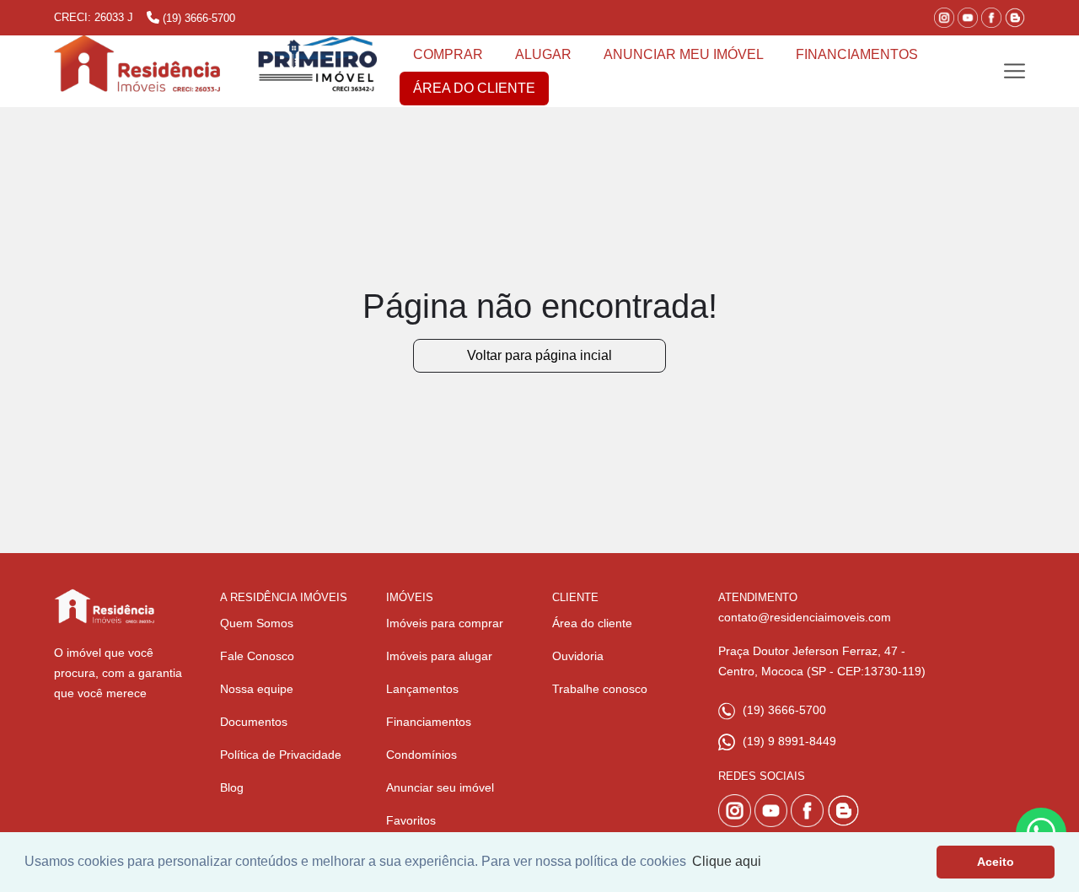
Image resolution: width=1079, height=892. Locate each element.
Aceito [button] (995, 861)
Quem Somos (256, 623)
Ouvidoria (578, 656)
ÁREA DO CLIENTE (474, 88)
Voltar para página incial (539, 355)
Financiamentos (428, 721)
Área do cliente (592, 623)
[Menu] (1014, 71)
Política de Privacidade (280, 754)
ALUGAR (543, 54)
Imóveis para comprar (444, 623)
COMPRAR (448, 54)
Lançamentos (422, 689)
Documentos (253, 721)
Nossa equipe (256, 689)
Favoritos (411, 820)
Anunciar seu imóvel (440, 787)
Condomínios (421, 754)
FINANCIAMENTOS (857, 54)
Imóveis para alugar (439, 656)
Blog (232, 787)
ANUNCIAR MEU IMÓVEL (684, 54)
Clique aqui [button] (726, 861)
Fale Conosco (257, 656)
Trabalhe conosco (599, 689)
